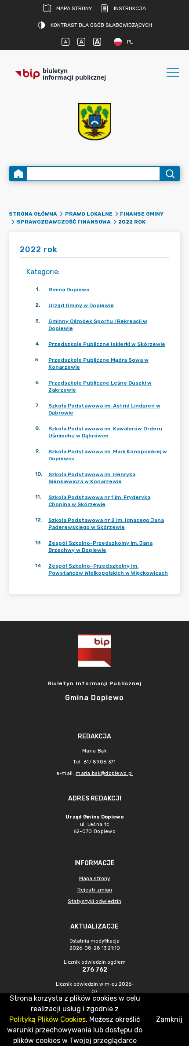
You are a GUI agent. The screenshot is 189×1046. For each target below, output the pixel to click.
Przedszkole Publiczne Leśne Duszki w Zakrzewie (100, 386)
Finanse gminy (142, 214)
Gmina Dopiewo (69, 289)
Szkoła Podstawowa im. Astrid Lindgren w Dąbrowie (104, 409)
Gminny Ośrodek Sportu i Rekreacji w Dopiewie (97, 324)
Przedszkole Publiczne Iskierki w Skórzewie (106, 344)
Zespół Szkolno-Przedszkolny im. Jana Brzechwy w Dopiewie (100, 546)
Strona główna (33, 214)
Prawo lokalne (89, 214)
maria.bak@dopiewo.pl (104, 773)
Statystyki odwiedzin (94, 901)
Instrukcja (130, 8)
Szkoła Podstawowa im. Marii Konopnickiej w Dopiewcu (107, 455)
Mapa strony (74, 8)
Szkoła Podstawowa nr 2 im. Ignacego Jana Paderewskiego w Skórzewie (106, 523)
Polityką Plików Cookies (47, 1019)
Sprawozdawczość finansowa (64, 222)
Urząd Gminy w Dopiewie (81, 305)
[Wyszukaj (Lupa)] (169, 173)
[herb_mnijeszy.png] (94, 121)
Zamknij (169, 1019)
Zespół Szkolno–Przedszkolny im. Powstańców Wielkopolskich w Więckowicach (108, 569)
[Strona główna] (18, 173)
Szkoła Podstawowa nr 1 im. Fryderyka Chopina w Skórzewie (99, 500)
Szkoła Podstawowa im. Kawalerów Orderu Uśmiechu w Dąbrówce (105, 432)
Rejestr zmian (94, 890)
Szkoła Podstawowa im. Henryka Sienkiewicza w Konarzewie (91, 477)
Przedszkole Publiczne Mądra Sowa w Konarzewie (98, 363)
